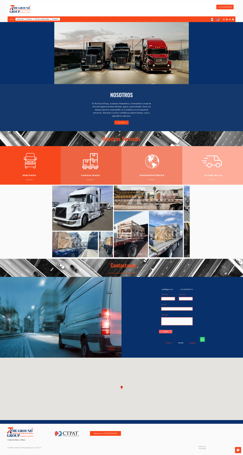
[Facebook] (233, 19)
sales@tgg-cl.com (167, 289)
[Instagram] (230, 19)
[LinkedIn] (227, 19)
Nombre (164, 294)
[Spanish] (212, 19)
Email (163, 305)
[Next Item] (187, 221)
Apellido (182, 294)
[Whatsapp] (224, 19)
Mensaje (164, 315)
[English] (218, 19)
